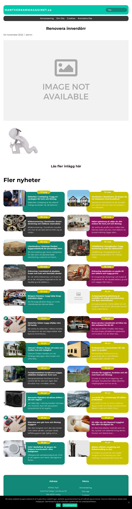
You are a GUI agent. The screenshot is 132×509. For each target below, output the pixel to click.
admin (29, 35)
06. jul (44, 368)
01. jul (107, 417)
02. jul (43, 417)
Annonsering (47, 18)
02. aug (43, 266)
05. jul (107, 368)
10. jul (43, 318)
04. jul (44, 393)
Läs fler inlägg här (66, 166)
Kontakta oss (85, 18)
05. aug (43, 217)
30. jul (107, 291)
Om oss (60, 18)
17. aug (44, 192)
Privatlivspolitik (70, 505)
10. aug (107, 192)
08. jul (107, 343)
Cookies (71, 18)
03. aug (107, 242)
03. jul (107, 393)
